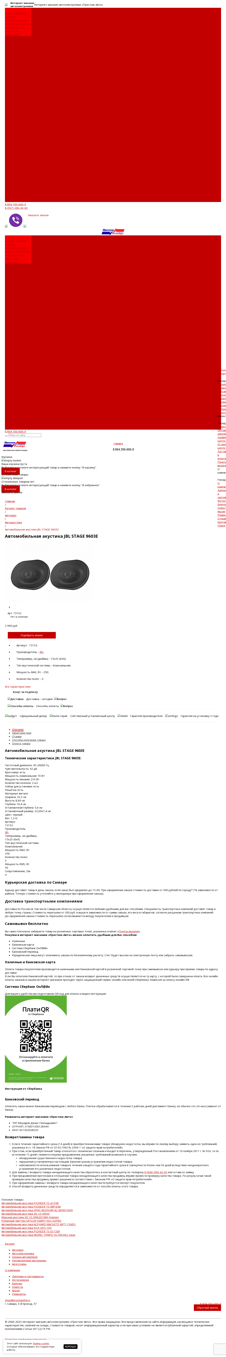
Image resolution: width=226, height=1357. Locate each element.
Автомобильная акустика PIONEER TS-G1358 (30, 1203)
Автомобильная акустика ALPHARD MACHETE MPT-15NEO (38, 1224)
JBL (41, 652)
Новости (10, 87)
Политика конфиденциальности (25, 1339)
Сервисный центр (16, 48)
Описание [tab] (18, 729)
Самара (118, 443)
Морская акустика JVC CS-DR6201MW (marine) (30, 1217)
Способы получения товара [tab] (29, 740)
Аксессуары (12, 34)
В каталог (11, 471)
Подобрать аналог (31, 635)
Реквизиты (12, 94)
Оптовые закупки (16, 45)
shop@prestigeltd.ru (17, 1300)
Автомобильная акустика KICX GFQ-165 (26, 1228)
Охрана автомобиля (17, 23)
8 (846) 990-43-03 (155, 1172)
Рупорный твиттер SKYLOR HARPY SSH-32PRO (31, 1220)
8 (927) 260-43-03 (16, 208)
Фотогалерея (13, 80)
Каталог (10, 1243)
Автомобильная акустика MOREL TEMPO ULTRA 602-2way (38, 1235)
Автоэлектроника (16, 20)
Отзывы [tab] (17, 736)
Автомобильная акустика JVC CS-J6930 (25, 1213)
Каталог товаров (15, 126)
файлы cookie (41, 1343)
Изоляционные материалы (14, 28)
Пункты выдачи (15, 62)
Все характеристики (18, 686)
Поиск (9, 200)
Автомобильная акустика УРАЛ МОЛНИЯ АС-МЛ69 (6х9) (37, 1210)
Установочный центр (18, 158)
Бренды (10, 83)
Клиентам (11, 147)
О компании (12, 168)
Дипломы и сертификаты (13, 74)
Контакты (11, 196)
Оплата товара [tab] (21, 743)
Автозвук (10, 16)
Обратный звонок (207, 1307)
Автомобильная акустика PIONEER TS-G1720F (30, 1231)
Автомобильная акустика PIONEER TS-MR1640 (31, 1206)
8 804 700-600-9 (15, 204)
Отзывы (10, 193)
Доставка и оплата (16, 59)
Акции (9, 91)
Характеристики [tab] (21, 733)
